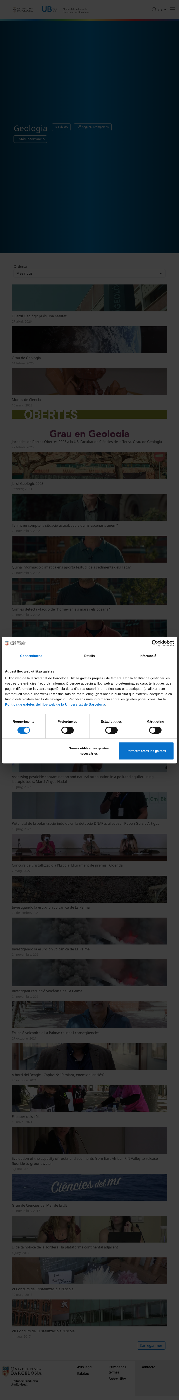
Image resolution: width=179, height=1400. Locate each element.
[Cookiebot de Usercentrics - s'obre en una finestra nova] (155, 643)
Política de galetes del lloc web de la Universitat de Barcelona (55, 704)
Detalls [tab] (89, 656)
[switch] (67, 730)
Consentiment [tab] (31, 656)
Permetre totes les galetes (146, 751)
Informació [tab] (148, 656)
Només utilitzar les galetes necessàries (89, 750)
